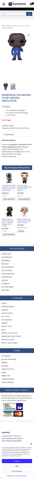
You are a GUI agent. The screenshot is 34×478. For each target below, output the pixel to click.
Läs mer (21, 231)
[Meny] (4, 4)
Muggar (5, 264)
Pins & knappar (7, 274)
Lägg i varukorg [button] (8, 199)
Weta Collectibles (9, 343)
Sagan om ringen (8, 359)
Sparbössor (6, 277)
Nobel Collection (9, 333)
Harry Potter (7, 369)
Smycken (5, 290)
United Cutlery (8, 340)
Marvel (4, 323)
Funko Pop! (6, 254)
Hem (3, 26)
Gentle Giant (7, 313)
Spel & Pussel (6, 270)
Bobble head (14, 128)
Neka (17, 466)
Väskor (4, 280)
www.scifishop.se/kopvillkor (12, 441)
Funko (8, 26)
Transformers (7, 379)
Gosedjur (5, 284)
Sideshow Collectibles (11, 336)
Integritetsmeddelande (20, 475)
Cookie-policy (10, 475)
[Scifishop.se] (17, 4)
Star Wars (5, 356)
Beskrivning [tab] (9, 134)
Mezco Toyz (6, 326)
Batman (4, 366)
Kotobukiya (6, 320)
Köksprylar (6, 257)
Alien (3, 372)
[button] (31, 444)
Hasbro (4, 310)
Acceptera (17, 461)
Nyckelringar (7, 267)
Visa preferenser (17, 471)
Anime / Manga (7, 382)
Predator (5, 376)
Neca (3, 330)
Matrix (27, 128)
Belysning (5, 261)
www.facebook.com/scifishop (12, 438)
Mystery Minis (7, 287)
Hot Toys (5, 317)
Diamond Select (8, 307)
